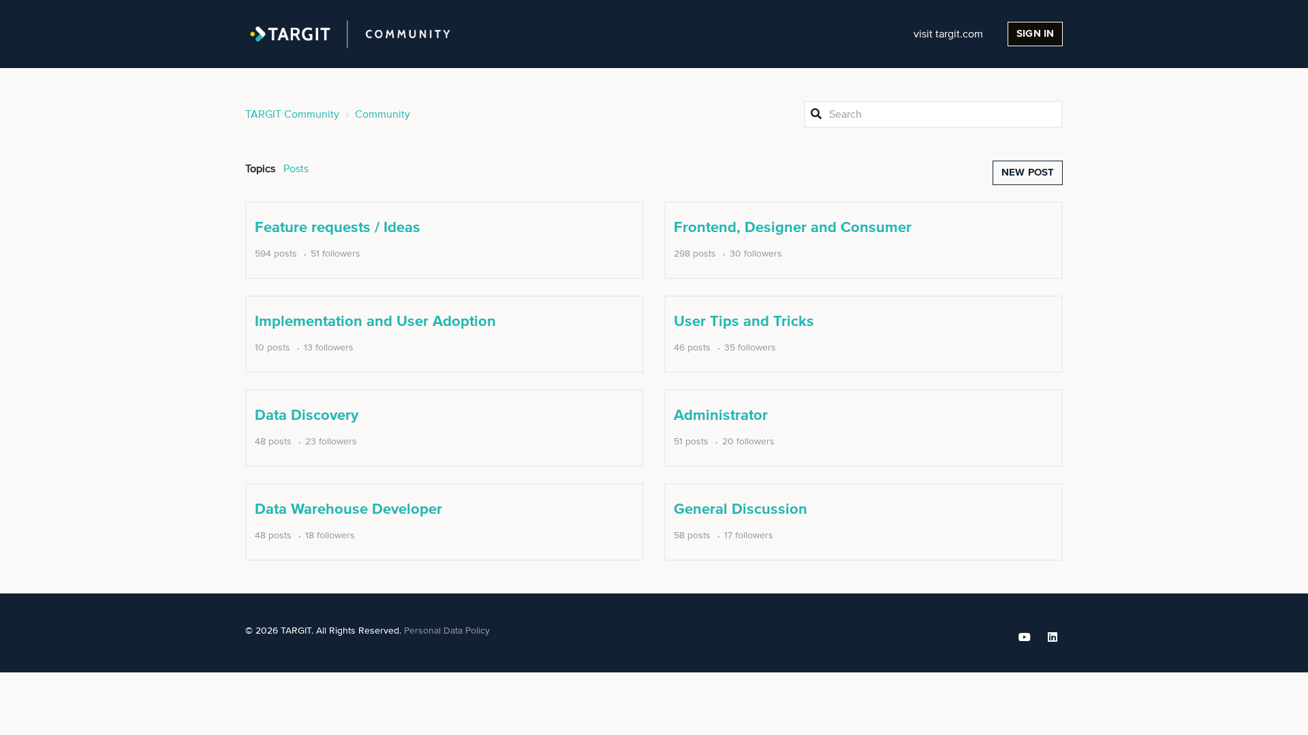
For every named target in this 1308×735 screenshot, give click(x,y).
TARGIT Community (292, 114)
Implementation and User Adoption (375, 321)
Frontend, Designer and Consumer (793, 227)
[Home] (350, 34)
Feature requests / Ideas (337, 227)
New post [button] (1027, 172)
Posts (296, 168)
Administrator (721, 415)
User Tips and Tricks (744, 321)
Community (382, 114)
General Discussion (740, 509)
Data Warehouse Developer (348, 509)
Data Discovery (306, 415)
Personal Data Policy (447, 631)
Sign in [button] (1035, 34)
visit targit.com (948, 34)
